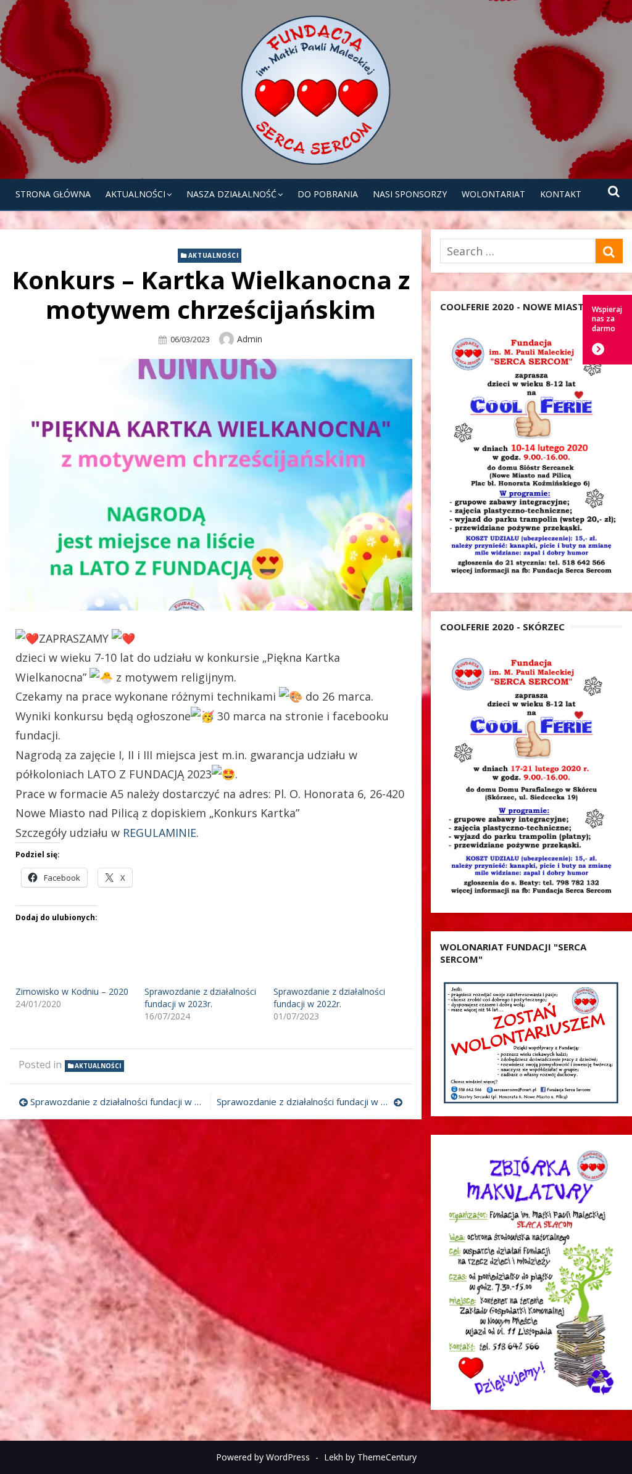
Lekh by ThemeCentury (370, 1457)
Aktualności (135, 194)
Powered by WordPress (263, 1457)
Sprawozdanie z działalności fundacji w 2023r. (200, 998)
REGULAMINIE (159, 832)
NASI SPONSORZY (410, 194)
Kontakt (560, 194)
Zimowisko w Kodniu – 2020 (71, 991)
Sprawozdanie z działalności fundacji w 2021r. (117, 1101)
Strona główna (53, 194)
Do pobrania (327, 194)
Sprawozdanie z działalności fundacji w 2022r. (329, 998)
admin (249, 339)
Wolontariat (493, 194)
